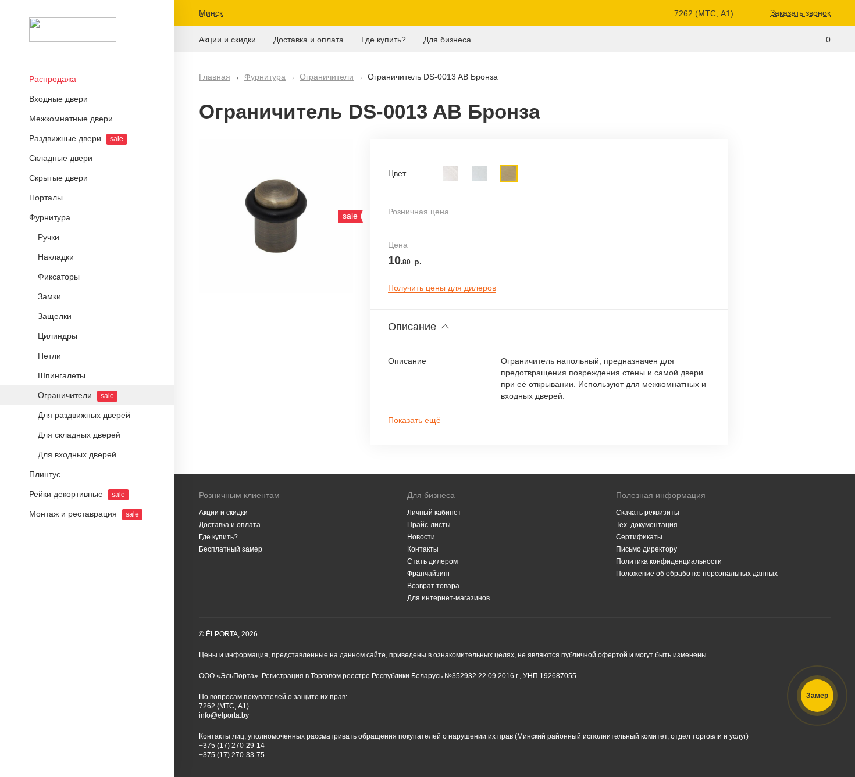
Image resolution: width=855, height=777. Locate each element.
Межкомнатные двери (71, 118)
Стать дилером (432, 561)
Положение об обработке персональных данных (697, 574)
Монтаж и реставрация (84, 513)
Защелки (55, 316)
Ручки (48, 237)
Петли (49, 355)
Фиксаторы (59, 276)
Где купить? (383, 39)
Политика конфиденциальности (669, 561)
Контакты (423, 549)
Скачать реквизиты (647, 513)
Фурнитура (49, 217)
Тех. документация (647, 525)
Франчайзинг (428, 574)
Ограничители (76, 395)
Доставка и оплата (308, 39)
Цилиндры (57, 336)
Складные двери (60, 158)
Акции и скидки (227, 39)
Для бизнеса (447, 39)
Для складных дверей (79, 434)
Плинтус (44, 474)
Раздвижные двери (76, 138)
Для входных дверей (77, 454)
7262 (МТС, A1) (703, 13)
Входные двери (58, 98)
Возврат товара (433, 586)
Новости (421, 537)
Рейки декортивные (77, 494)
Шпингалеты (62, 375)
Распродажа (52, 79)
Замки (49, 296)
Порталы (46, 197)
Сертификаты (639, 537)
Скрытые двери (58, 177)
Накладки (56, 257)
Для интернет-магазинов (448, 598)
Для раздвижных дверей (84, 415)
